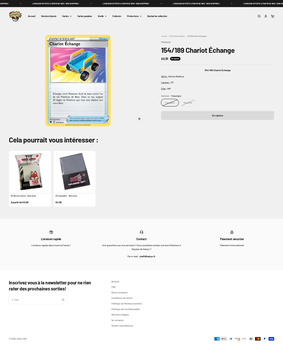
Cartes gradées (84, 16)
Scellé (101, 16)
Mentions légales (120, 314)
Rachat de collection (157, 16)
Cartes (65, 16)
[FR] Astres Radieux (177, 36)
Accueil (31, 16)
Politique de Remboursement (126, 303)
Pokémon (166, 42)
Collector (116, 16)
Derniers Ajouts (48, 16)
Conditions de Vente (122, 297)
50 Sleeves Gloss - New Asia (23, 196)
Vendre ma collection (122, 325)
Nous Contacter (119, 292)
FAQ (113, 286)
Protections (133, 16)
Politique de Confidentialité (125, 309)
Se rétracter (117, 320)
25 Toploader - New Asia (66, 196)
